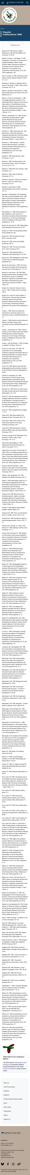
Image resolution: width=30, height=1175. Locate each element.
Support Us (7, 1119)
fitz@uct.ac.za (8, 1145)
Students (6, 1091)
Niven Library (7, 1107)
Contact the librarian (9, 1068)
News (5, 1103)
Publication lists (15, 45)
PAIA (15, 1171)
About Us (6, 1083)
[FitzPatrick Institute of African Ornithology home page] (9, 15)
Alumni (6, 1115)
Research (6, 1095)
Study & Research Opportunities (13, 1099)
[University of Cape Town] (11, 1135)
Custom (2, 1164)
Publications (7, 1111)
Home (2, 28)
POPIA (11, 1171)
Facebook (8, 1164)
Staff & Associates (9, 1087)
